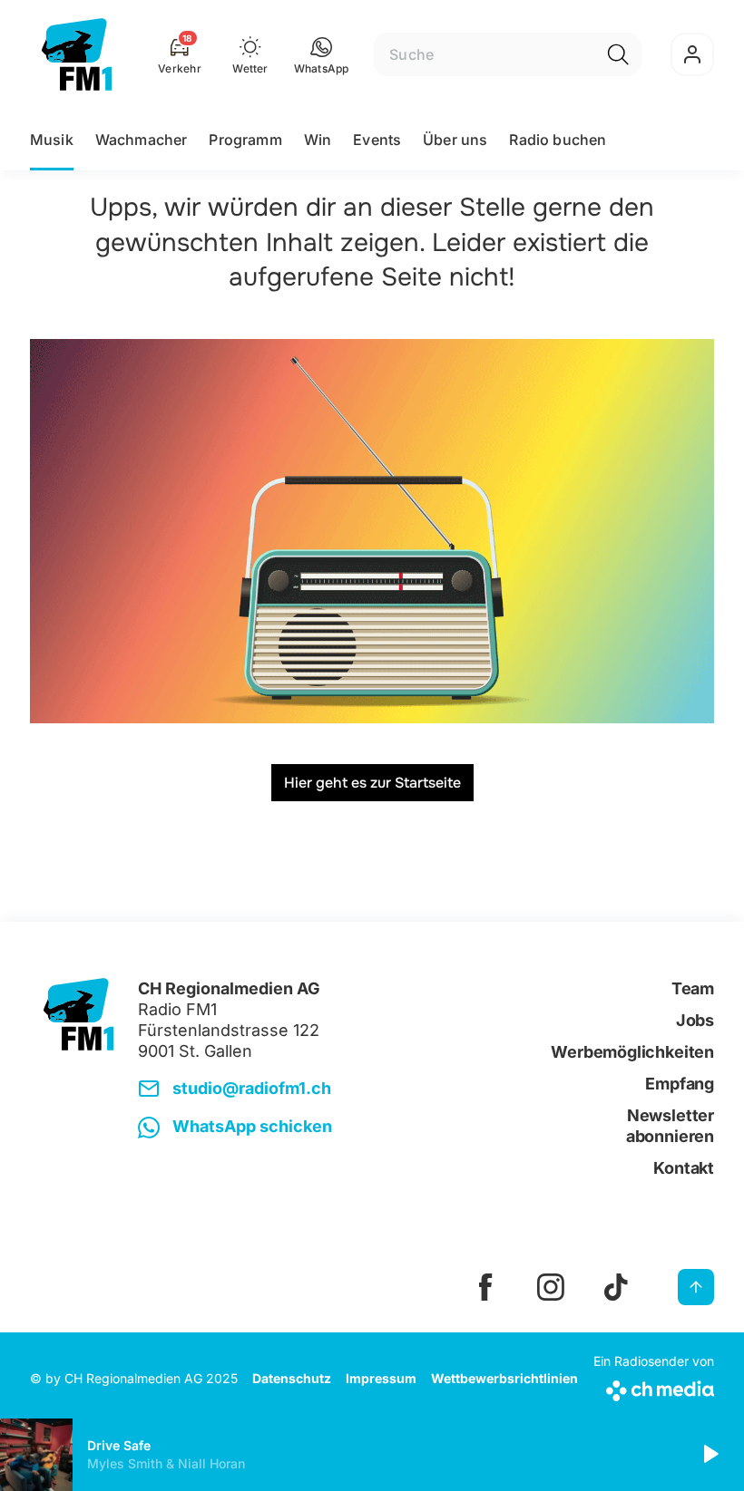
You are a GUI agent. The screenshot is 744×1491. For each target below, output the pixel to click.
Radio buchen (557, 140)
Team (692, 988)
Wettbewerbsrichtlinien (504, 1378)
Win (317, 140)
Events (377, 140)
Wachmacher (141, 140)
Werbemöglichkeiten (632, 1051)
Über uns (455, 140)
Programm (245, 140)
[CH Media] (653, 1387)
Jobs (695, 1020)
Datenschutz (291, 1378)
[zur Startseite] (77, 54)
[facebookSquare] (485, 1287)
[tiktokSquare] (616, 1287)
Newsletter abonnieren (670, 1126)
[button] (321, 54)
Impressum (381, 1378)
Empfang (679, 1083)
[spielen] (709, 1455)
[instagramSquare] (551, 1287)
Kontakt (683, 1167)
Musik (51, 140)
